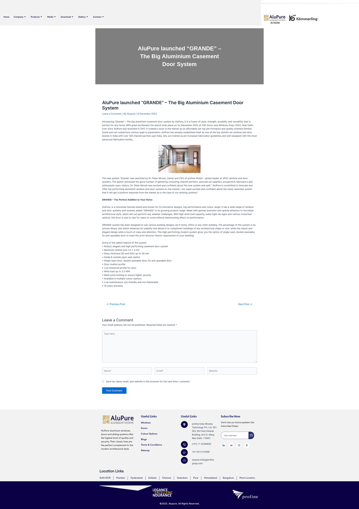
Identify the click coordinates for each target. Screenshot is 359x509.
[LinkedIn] (223, 445)
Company (18, 17)
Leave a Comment (111, 113)
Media (50, 17)
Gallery (82, 17)
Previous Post (116, 304)
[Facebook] (247, 445)
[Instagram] (239, 445)
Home (6, 17)
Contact (97, 17)
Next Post (245, 304)
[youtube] (231, 445)
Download (66, 17)
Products (35, 17)
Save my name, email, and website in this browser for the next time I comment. (148, 381)
